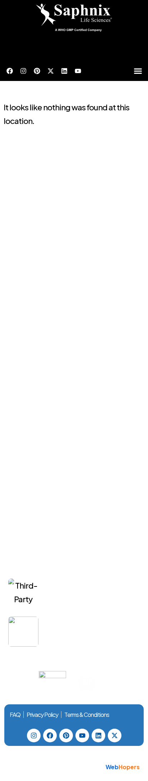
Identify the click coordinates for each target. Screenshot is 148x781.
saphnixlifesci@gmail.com (57, 279)
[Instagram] (23, 71)
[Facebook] (10, 71)
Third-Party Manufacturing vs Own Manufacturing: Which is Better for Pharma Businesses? (90, 598)
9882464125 (111, 261)
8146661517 (77, 261)
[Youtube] (78, 71)
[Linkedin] (64, 71)
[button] (137, 70)
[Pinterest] (37, 71)
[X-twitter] (51, 71)
